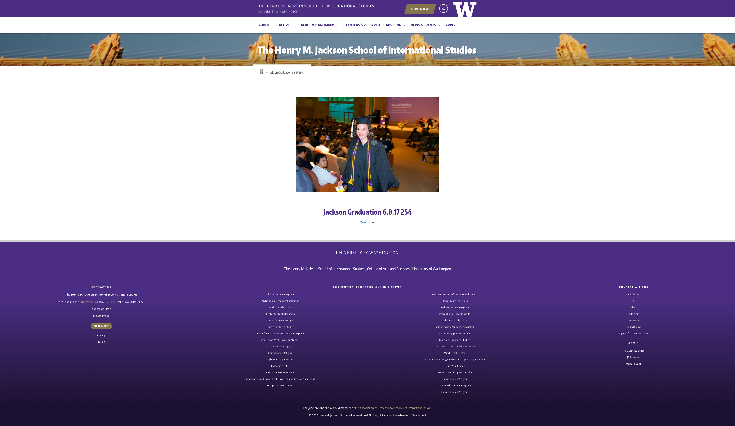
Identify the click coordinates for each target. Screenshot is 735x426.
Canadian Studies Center (280, 307)
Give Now (420, 9)
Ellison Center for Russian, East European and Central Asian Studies (280, 379)
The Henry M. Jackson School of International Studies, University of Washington (316, 9)
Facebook (633, 294)
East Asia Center (280, 366)
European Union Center (280, 385)
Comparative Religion (280, 353)
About (264, 25)
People (285, 25)
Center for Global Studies (280, 314)
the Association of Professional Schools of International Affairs (393, 408)
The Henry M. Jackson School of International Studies (324, 268)
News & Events (423, 25)
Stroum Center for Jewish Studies (454, 372)
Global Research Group (455, 301)
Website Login (634, 363)
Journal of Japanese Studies (454, 340)
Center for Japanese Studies (454, 333)
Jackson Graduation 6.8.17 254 (286, 72)
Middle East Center (454, 353)
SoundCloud (634, 327)
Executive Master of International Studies (455, 294)
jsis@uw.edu (102, 315)
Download (367, 222)
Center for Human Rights (280, 320)
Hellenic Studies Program (455, 307)
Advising (393, 25)
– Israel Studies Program (454, 379)
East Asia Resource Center (280, 372)
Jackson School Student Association (455, 327)
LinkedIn (633, 307)
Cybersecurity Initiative (280, 359)
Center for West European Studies (280, 340)
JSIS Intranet (633, 357)
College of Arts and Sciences (388, 268)
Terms (101, 342)
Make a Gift (101, 326)
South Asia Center (455, 366)
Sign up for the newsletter (633, 333)
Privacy (101, 335)
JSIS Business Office (633, 350)
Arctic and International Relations (280, 301)
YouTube (634, 320)
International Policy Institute (454, 314)
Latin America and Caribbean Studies (455, 346)
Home (261, 71)
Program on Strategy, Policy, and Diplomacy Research (455, 359)
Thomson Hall (89, 302)
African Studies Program (280, 294)
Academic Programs (318, 25)
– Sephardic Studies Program (455, 385)
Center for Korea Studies (280, 327)
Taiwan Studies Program (454, 392)
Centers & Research (363, 25)
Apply (450, 25)
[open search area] (443, 8)
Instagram (633, 314)
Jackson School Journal (454, 320)
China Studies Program (280, 346)
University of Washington (465, 8)
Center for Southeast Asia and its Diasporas (280, 333)
